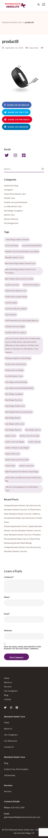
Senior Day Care (12, 453)
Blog (6, 695)
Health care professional (15, 202)
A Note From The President (16, 769)
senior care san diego (14, 442)
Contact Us (9, 747)
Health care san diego (15, 326)
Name (7, 597)
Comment (9, 577)
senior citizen (34, 442)
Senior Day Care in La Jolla (17, 459)
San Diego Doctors (13, 400)
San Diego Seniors (13, 430)
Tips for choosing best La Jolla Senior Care (21, 488)
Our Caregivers (11, 691)
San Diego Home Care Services (18, 412)
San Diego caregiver (14, 394)
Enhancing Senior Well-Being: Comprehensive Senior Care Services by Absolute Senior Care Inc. (22, 547)
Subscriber (34, 48)
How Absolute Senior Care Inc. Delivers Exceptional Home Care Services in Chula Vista (23, 518)
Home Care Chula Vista (15, 364)
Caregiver (8, 189)
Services (7, 686)
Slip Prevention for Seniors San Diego (21, 471)
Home (6, 678)
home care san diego (14, 370)
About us (8, 682)
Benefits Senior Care (14, 257)
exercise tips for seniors (16, 308)
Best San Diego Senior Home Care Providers (20, 271)
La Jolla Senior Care (13, 206)
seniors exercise (26, 465)
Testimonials (9, 775)
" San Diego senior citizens (17, 239)
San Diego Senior (12, 418)
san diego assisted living (16, 382)
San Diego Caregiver (13, 210)
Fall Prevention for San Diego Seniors (21, 320)
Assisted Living (11, 185)
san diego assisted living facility (19, 388)
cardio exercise (12, 285)
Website (8, 631)
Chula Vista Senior (31, 285)
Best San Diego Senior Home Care (20, 263)
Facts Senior (10, 314)
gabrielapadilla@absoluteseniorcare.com (22, 817)
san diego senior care (14, 424)
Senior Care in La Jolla (29, 436)
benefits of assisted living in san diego (22, 251)
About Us (8, 728)
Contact (7, 699)
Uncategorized (11, 223)
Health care (9, 198)
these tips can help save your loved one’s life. (23, 479)
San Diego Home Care (15, 406)
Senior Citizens (11, 219)
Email (7, 614)
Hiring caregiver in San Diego (18, 358)
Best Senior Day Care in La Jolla (19, 279)
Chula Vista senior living (16, 296)
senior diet (10, 465)
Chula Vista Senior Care (15, 194)
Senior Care (9, 215)
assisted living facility (31, 245)
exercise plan (11, 302)
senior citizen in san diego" (17, 448)
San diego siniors (33, 430)
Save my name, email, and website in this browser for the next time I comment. (22, 648)
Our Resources (10, 741)
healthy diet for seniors (15, 332)
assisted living (11, 245)
